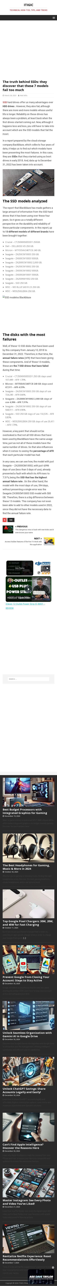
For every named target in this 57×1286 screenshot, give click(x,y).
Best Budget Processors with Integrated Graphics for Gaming (25, 811)
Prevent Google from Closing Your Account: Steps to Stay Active (26, 978)
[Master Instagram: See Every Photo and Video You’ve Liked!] (28, 1196)
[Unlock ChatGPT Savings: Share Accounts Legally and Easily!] (28, 1084)
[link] (10, 580)
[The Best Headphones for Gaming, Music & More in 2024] (28, 861)
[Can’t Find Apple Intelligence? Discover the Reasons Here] (28, 1140)
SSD (5, 102)
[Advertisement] (28, 48)
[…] (25, 938)
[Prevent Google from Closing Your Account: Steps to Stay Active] (28, 972)
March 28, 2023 (10, 95)
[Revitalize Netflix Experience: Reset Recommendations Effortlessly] (28, 1252)
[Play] (47, 568)
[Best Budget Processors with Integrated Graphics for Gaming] (28, 805)
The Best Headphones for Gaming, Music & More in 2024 (26, 867)
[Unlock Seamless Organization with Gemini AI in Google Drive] (28, 1028)
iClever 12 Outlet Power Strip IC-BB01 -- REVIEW (28, 580)
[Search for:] (28, 679)
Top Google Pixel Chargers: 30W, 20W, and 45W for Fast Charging (28, 922)
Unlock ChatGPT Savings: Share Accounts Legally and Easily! (24, 1090)
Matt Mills (23, 95)
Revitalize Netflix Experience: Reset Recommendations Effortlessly (27, 1257)
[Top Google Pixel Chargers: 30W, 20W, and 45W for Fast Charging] (28, 917)
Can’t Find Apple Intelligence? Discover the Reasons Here (23, 1146)
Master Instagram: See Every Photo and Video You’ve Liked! (27, 1202)
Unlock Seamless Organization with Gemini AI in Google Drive (27, 1034)
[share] (46, 579)
